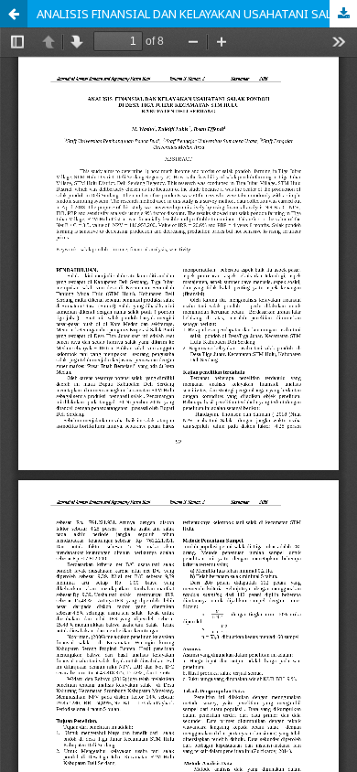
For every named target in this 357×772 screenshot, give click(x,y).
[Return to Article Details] (13, 13)
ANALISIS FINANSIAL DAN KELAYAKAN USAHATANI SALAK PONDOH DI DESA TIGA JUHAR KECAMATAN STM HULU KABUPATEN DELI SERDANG (197, 13)
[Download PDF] (343, 13)
